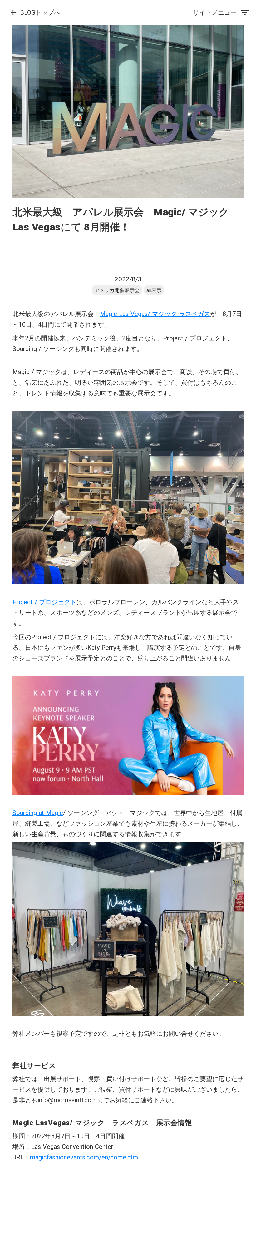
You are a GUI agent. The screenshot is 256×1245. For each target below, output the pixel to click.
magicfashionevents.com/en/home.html (85, 1157)
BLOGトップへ (40, 12)
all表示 (153, 290)
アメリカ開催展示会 (117, 290)
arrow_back (13, 12)
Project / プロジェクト (44, 602)
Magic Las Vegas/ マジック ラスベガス (155, 314)
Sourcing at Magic (37, 813)
